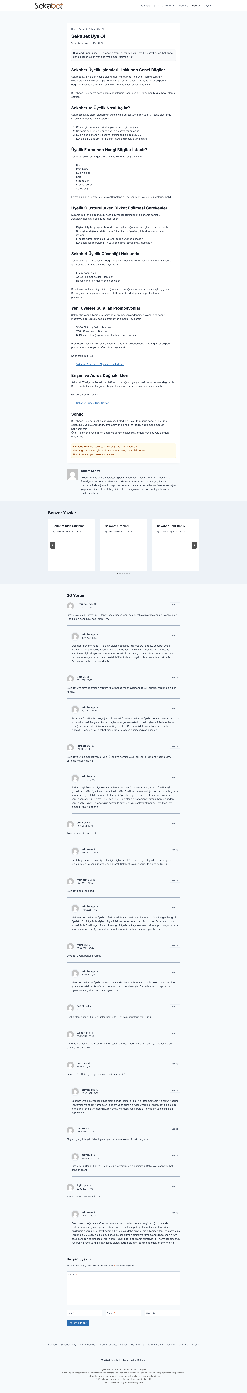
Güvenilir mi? (169, 5)
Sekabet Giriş (68, 1344)
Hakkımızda (138, 1344)
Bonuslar (184, 5)
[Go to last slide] (52, 545)
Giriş (156, 5)
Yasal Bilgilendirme (177, 1344)
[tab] (117, 573)
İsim (71, 1313)
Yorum (72, 1274)
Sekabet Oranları (117, 526)
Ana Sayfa (145, 5)
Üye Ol (196, 5)
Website (150, 1313)
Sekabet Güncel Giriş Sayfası (93, 403)
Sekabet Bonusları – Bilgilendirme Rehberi (100, 364)
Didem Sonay (83, 43)
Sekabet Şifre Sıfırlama (69, 526)
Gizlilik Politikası (88, 1344)
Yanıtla (175, 604)
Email (111, 1313)
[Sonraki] (194, 545)
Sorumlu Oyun (155, 1344)
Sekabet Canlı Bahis (171, 526)
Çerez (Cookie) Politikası (114, 1344)
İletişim (207, 5)
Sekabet (53, 1344)
